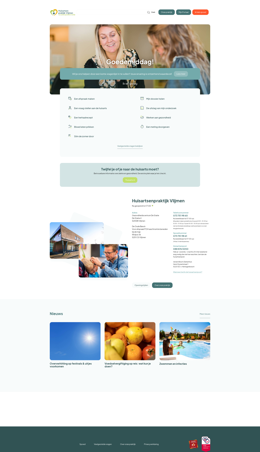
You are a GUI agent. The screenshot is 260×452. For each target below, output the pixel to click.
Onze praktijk (166, 12)
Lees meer (180, 74)
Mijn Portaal (183, 12)
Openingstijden (141, 285)
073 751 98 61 (180, 236)
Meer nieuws (205, 314)
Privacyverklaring (151, 444)
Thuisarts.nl (130, 180)
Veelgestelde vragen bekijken (130, 146)
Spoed (83, 444)
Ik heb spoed (200, 12)
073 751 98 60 (180, 215)
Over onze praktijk (162, 285)
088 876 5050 (180, 249)
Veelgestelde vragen (103, 444)
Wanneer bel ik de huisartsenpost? (187, 272)
